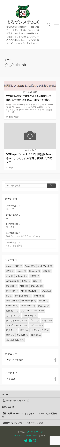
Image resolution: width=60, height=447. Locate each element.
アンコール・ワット (32, 310)
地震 (35, 330)
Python (39, 295)
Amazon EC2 (14, 266)
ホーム (8, 59)
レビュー (36, 325)
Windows (12, 305)
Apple (30, 266)
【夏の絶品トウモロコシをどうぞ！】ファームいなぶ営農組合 (29, 415)
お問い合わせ (8, 407)
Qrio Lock (12, 300)
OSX (46, 291)
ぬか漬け (12, 310)
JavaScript (13, 281)
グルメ (34, 320)
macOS (37, 286)
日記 (45, 330)
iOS (47, 271)
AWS (10, 271)
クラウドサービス (16, 320)
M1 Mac (11, 286)
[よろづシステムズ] (23, 11)
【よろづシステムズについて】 (16, 400)
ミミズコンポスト (16, 325)
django (21, 271)
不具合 (11, 330)
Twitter (43, 300)
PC (9, 295)
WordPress (28, 305)
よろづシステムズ (34, 432)
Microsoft (12, 291)
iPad (10, 276)
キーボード (30, 315)
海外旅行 (22, 335)
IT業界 (34, 276)
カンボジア (13, 315)
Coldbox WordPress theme (25, 435)
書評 (10, 335)
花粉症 (36, 335)
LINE (26, 281)
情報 (17, 117)
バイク (47, 320)
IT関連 (11, 117)
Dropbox (34, 271)
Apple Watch (45, 266)
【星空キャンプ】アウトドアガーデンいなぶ (22, 422)
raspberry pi (28, 300)
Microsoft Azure (30, 291)
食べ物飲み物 (15, 340)
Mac (24, 286)
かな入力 (44, 305)
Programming (23, 295)
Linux (37, 281)
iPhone (21, 276)
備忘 (24, 330)
